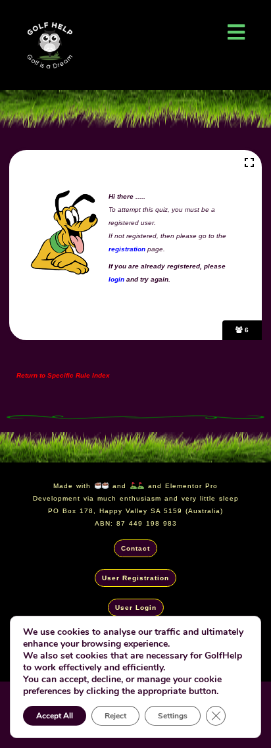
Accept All (54, 716)
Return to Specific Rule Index (58, 375)
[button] (235, 32)
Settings (172, 716)
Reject (115, 716)
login (117, 279)
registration (127, 249)
